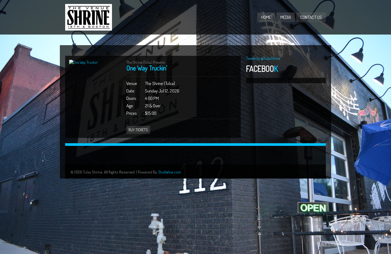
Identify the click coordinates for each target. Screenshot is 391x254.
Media (285, 17)
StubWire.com (169, 172)
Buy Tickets (138, 130)
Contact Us (311, 17)
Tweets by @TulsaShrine (263, 58)
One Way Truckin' (146, 68)
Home (266, 17)
